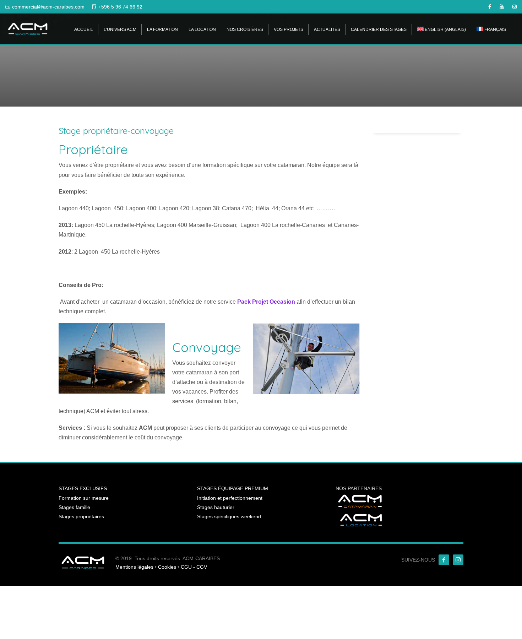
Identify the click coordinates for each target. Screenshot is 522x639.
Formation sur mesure (84, 498)
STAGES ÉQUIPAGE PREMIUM (232, 488)
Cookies (167, 567)
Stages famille (74, 507)
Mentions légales (134, 567)
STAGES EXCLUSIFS (83, 488)
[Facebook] (444, 559)
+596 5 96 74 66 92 (120, 7)
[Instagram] (458, 559)
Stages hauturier (215, 507)
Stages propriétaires (81, 516)
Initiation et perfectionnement (229, 498)
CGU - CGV (194, 567)
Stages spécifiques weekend (229, 516)
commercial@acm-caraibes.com (48, 7)
